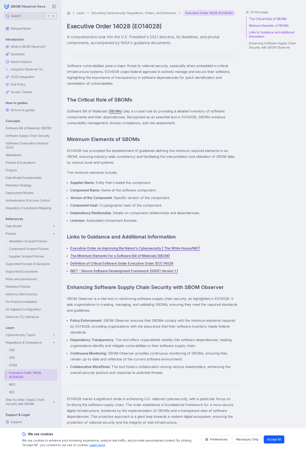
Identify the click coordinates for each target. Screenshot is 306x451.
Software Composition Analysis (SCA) (27, 145)
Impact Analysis (21, 61)
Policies (11, 233)
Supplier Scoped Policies (26, 256)
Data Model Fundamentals (24, 177)
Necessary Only (247, 439)
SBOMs (115, 111)
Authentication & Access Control (28, 200)
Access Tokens (21, 92)
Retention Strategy (19, 185)
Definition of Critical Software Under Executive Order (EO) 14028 (121, 263)
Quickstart (18, 54)
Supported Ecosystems (22, 271)
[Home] (68, 13)
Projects (11, 170)
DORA (13, 365)
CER (12, 350)
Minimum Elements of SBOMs (103, 139)
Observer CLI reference (22, 317)
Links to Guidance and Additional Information (121, 237)
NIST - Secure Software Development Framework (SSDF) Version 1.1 (124, 271)
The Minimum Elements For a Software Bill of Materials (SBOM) (120, 256)
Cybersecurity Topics (21, 335)
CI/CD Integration (22, 77)
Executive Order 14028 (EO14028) (25, 375)
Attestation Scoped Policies (28, 241)
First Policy (18, 84)
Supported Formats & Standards (28, 264)
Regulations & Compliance (24, 342)
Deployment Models (20, 193)
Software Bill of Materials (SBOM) (29, 128)
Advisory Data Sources (21, 294)
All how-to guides (23, 110)
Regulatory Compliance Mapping (28, 208)
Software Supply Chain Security (28, 135)
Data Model (14, 226)
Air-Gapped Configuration (23, 309)
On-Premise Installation (21, 301)
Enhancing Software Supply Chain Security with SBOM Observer (145, 287)
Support (16, 422)
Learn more (97, 445)
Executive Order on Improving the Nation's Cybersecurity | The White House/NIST (135, 248)
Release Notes (21, 28)
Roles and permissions (21, 279)
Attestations (14, 155)
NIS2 (12, 384)
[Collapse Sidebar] (54, 6)
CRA (12, 357)
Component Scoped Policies (29, 249)
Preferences (219, 439)
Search (32, 16)
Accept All (274, 439)
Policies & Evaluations (21, 162)
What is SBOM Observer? (28, 46)
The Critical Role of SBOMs (99, 100)
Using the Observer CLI (27, 69)
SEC (12, 392)
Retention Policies (18, 286)
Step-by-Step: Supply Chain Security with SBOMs (25, 402)
